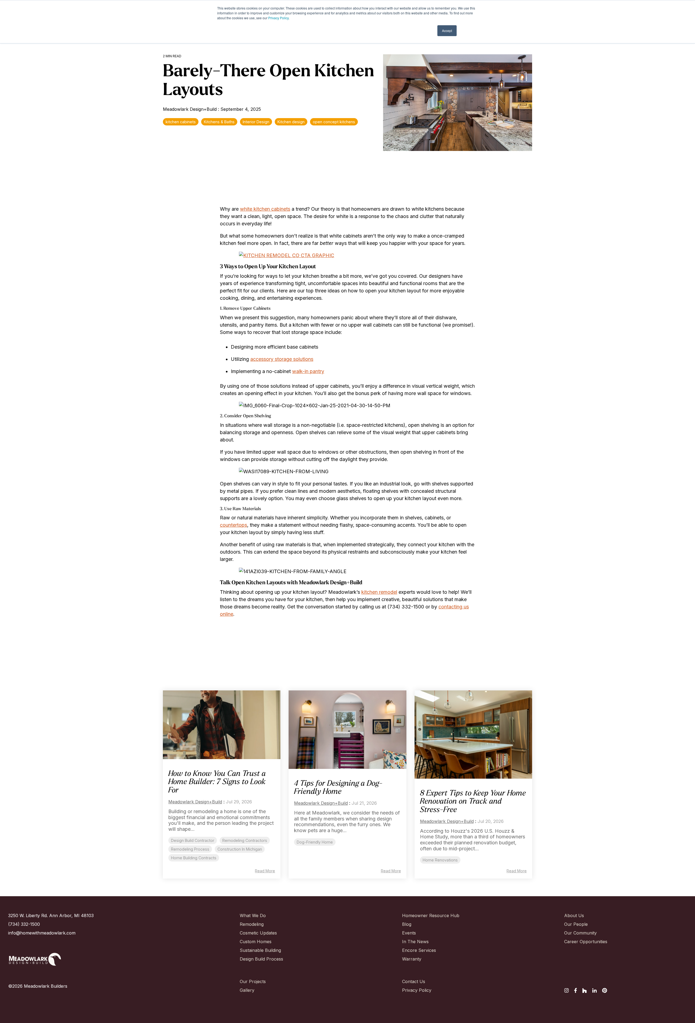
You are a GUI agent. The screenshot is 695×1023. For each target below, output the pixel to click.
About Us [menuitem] (574, 915)
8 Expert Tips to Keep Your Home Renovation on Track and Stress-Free (473, 802)
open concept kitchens (334, 121)
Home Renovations (440, 860)
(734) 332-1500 (24, 924)
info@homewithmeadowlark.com (41, 933)
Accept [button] (447, 30)
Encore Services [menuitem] (419, 950)
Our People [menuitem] (576, 924)
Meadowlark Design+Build (190, 109)
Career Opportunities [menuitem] (583, 941)
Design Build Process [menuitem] (259, 959)
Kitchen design (291, 121)
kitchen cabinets (181, 121)
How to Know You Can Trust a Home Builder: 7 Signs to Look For (217, 782)
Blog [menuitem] (406, 924)
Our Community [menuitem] (580, 933)
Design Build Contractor (192, 840)
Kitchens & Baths (219, 121)
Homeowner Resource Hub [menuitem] (421, 915)
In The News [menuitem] (415, 941)
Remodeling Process (190, 849)
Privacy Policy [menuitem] (416, 990)
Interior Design (256, 121)
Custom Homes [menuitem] (255, 941)
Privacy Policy (278, 17)
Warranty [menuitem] (411, 959)
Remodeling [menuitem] (252, 924)
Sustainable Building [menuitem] (259, 950)
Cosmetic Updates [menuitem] (258, 933)
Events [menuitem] (409, 933)
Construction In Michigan (239, 849)
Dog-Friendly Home (315, 842)
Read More (265, 871)
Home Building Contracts (193, 857)
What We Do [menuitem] (253, 915)
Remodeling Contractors (244, 840)
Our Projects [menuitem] (253, 981)
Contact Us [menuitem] (413, 981)
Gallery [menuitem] (247, 990)
